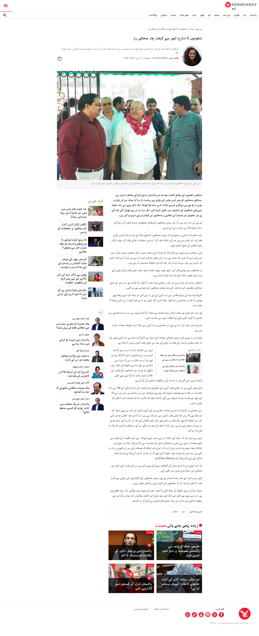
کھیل (202, 15)
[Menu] (5, 6)
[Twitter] (214, 614)
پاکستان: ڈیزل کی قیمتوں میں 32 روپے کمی (133, 586)
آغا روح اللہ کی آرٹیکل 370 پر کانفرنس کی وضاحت (73, 374)
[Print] (59, 59)
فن (209, 15)
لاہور (183, 511)
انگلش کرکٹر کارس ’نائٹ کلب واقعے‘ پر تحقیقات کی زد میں (72, 228)
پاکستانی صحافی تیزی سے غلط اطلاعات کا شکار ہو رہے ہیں (172, 357)
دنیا (244, 15)
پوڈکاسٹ (153, 15)
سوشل (216, 15)
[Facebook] (221, 614)
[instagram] (207, 614)
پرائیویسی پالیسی (141, 609)
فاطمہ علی (173, 58)
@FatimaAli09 (159, 58)
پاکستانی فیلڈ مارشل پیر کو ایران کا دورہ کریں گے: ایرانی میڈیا (72, 294)
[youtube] (201, 614)
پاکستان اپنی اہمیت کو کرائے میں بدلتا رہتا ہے (74, 342)
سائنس (173, 15)
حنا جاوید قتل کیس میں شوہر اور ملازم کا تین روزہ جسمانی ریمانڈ (73, 213)
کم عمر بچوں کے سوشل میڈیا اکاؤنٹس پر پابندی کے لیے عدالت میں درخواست (72, 263)
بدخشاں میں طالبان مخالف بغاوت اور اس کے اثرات (75, 358)
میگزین (163, 15)
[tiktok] (194, 614)
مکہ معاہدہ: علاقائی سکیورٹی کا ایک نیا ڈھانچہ (72, 390)
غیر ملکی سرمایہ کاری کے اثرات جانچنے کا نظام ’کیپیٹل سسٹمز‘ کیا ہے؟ (180, 584)
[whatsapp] (187, 614)
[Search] (5, 15)
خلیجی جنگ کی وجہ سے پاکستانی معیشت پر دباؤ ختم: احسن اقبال (181, 551)
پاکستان (253, 15)
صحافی (175, 511)
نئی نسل (226, 15)
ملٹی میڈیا (184, 15)
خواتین (237, 15)
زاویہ (194, 15)
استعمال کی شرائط (161, 609)
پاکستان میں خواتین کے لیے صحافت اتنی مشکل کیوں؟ (173, 368)
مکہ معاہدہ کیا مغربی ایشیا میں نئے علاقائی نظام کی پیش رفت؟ (72, 326)
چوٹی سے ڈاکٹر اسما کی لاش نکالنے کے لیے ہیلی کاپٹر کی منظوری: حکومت (72, 279)
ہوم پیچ (199, 29)
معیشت (191, 29)
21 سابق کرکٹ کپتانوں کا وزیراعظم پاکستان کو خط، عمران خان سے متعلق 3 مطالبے (73, 246)
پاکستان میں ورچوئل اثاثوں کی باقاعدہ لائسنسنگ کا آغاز (133, 553)
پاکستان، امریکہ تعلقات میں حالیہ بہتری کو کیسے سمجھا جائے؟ (74, 408)
